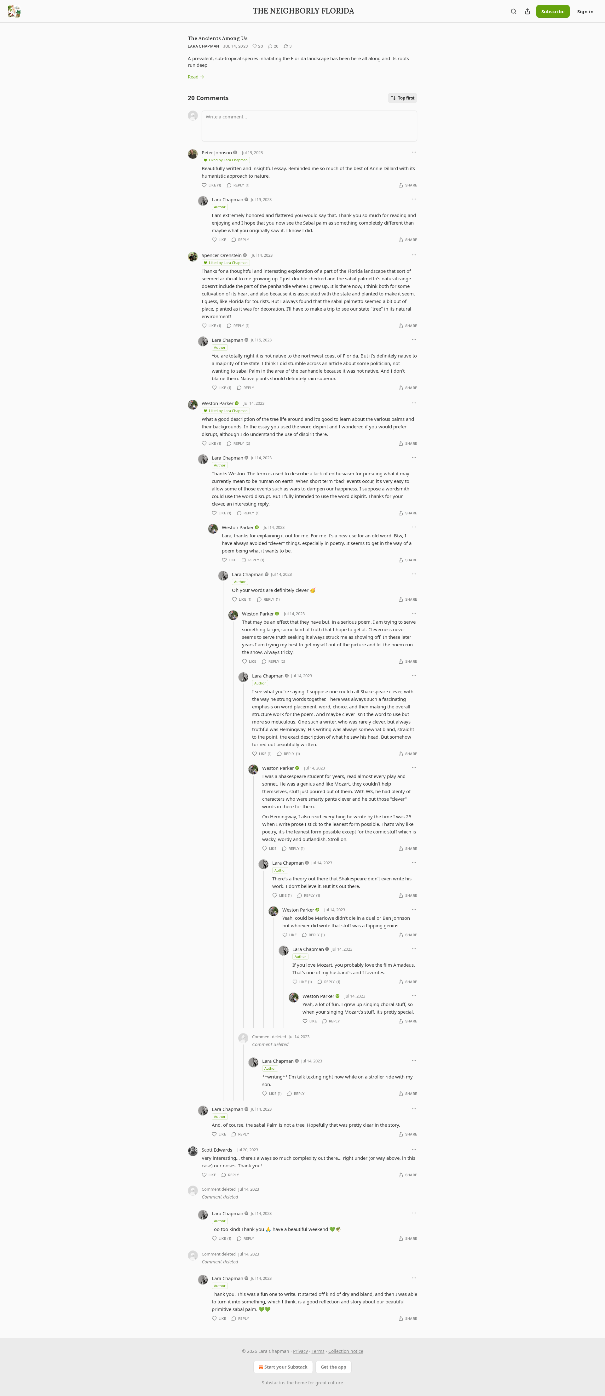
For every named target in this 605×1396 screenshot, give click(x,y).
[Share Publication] (527, 11)
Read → (196, 76)
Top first (406, 98)
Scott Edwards (217, 1150)
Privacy (300, 1351)
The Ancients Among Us (218, 38)
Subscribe (553, 11)
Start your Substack (286, 1367)
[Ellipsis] (414, 152)
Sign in (585, 11)
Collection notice (345, 1351)
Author (220, 206)
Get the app (333, 1367)
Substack (271, 1383)
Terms (318, 1351)
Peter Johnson (217, 152)
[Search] (513, 11)
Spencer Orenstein (222, 255)
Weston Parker (217, 403)
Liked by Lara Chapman (228, 159)
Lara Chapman (203, 46)
